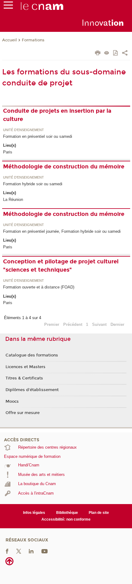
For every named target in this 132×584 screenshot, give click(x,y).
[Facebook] (7, 551)
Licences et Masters (25, 366)
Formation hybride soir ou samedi (32, 184)
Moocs (12, 401)
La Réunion (13, 199)
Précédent (72, 324)
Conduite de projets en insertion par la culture (57, 114)
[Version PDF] (115, 53)
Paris (7, 152)
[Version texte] (106, 53)
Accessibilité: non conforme (66, 519)
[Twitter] (18, 551)
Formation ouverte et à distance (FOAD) (38, 287)
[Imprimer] (97, 54)
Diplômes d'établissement (32, 389)
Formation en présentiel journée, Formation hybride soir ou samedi (62, 231)
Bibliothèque (67, 513)
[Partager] (124, 54)
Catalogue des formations (32, 355)
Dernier (117, 324)
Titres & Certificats (24, 378)
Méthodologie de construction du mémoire (63, 166)
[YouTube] (44, 551)
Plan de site (99, 513)
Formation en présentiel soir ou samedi (37, 136)
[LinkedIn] (31, 551)
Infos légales (34, 513)
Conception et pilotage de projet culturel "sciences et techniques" (60, 265)
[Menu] (8, 6)
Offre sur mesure (23, 412)
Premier (51, 324)
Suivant (99, 324)
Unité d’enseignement (23, 130)
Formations (33, 40)
